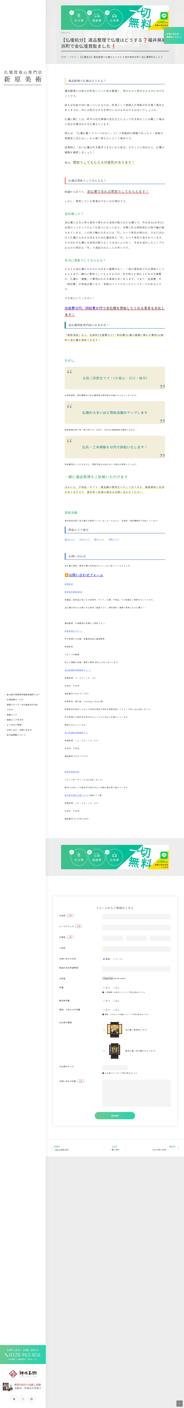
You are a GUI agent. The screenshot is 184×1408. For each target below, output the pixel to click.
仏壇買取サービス (15, 699)
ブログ (10, 709)
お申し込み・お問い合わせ (19, 729)
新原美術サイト (73, 631)
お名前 (65, 915)
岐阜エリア (114, 539)
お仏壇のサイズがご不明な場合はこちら (121, 1073)
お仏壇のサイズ (66, 1066)
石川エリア (84, 539)
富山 (67, 539)
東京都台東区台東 (76, 795)
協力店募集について (16, 734)
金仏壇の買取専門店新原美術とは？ (23, 694)
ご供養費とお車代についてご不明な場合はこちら (124, 992)
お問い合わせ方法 (67, 958)
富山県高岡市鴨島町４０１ (78, 670)
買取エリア (12, 714)
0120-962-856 (25, 1354)
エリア (72, 539)
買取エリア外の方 (15, 719)
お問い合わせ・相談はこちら (173, 35)
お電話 (65, 937)
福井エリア (99, 539)
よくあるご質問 (14, 724)
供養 (61, 987)
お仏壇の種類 (65, 1022)
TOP (63, 57)
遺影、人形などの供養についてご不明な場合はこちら (126, 1014)
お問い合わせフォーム (86, 574)
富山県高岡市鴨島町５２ (76, 732)
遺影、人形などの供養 (69, 1009)
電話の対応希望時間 (68, 967)
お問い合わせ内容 (70, 1081)
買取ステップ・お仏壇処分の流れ (22, 704)
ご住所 (62, 948)
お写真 (62, 978)
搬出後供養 (64, 1000)
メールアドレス (69, 926)
